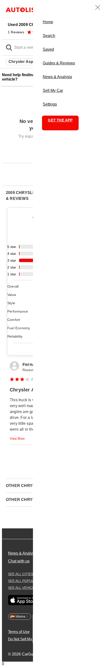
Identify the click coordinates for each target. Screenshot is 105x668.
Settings (50, 104)
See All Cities (22, 574)
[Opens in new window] (23, 600)
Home (48, 22)
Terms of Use (19, 632)
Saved (48, 49)
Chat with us (19, 561)
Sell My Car (53, 90)
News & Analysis (57, 77)
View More (17, 438)
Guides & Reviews (59, 63)
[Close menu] (97, 7)
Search (49, 36)
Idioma (20, 616)
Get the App (60, 120)
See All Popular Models (32, 581)
